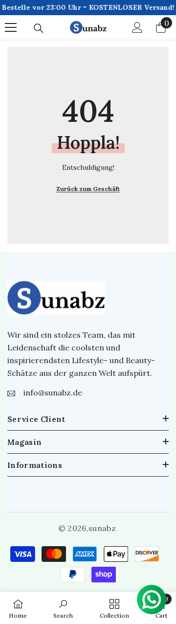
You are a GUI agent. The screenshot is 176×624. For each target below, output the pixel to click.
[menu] (11, 27)
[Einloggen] (137, 27)
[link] (63, 608)
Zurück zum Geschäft (88, 188)
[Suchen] (38, 28)
